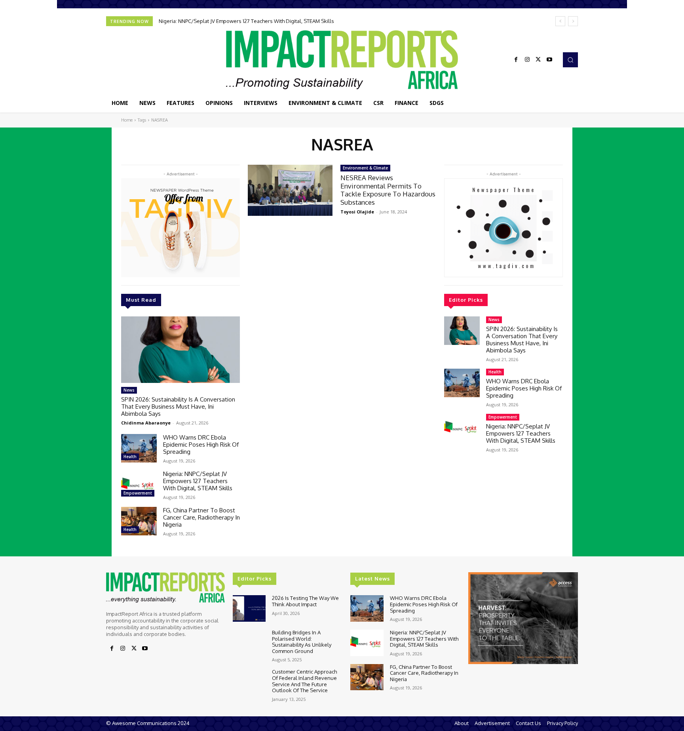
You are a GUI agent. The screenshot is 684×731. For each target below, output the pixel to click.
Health (130, 456)
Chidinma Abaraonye (146, 423)
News (129, 390)
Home (127, 120)
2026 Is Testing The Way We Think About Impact (305, 601)
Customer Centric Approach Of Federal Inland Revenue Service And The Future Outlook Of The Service (304, 680)
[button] (570, 59)
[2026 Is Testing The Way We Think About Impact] (249, 608)
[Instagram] (527, 59)
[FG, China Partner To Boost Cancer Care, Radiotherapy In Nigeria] (139, 521)
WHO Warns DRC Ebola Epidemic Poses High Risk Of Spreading (201, 444)
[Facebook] (516, 59)
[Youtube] (549, 59)
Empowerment (138, 493)
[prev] (560, 21)
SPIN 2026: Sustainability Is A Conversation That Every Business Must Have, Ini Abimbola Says (178, 406)
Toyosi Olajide (357, 212)
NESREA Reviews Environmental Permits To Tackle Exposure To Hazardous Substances (387, 189)
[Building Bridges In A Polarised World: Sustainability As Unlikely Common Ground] (249, 643)
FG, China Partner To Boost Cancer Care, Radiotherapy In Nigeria (201, 517)
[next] (573, 21)
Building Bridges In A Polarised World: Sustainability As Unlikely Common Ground (301, 641)
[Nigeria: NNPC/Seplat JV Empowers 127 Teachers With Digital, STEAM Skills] (139, 484)
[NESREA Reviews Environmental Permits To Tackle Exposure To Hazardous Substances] (290, 190)
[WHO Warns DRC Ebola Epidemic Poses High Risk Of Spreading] (139, 448)
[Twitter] (538, 59)
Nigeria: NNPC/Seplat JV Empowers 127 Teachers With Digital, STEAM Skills (246, 21)
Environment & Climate (365, 168)
